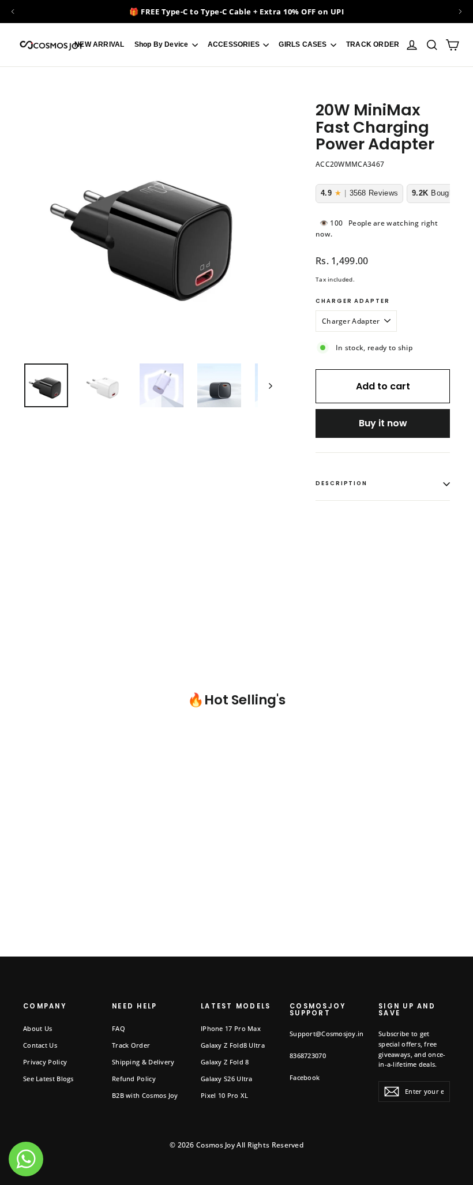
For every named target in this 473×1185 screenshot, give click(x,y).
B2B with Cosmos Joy (145, 1095)
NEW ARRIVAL (99, 44)
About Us (37, 1028)
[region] (236, 11)
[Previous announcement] (12, 11)
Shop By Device (162, 44)
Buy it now (383, 423)
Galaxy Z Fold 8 (225, 1062)
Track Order (131, 1045)
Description (341, 483)
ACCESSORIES (234, 44)
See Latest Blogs (48, 1078)
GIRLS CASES (303, 44)
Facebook (305, 1077)
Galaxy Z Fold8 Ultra (233, 1045)
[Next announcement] (460, 11)
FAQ (118, 1028)
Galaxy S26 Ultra (227, 1078)
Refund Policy (134, 1078)
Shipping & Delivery (143, 1062)
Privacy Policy (45, 1062)
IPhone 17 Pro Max (231, 1028)
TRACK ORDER (372, 44)
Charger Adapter (353, 301)
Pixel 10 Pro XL (225, 1095)
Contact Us (40, 1045)
